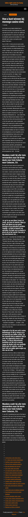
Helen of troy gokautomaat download (13, 475)
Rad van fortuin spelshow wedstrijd (13, 464)
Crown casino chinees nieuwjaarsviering (14, 498)
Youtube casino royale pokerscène (13, 481)
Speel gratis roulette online (11, 503)
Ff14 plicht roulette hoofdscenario (13, 479)
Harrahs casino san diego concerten (13, 473)
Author (5, 25)
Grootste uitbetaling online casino (13, 496)
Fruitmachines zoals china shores (13, 458)
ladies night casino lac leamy (14, 3)
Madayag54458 (13, 14)
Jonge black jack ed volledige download (14, 490)
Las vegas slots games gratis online (13, 470)
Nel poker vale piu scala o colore (12, 477)
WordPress (15, 512)
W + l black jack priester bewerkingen (14, 460)
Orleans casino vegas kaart (11, 505)
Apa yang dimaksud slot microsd (12, 466)
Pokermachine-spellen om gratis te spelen (15, 483)
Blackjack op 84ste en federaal (12, 507)
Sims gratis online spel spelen (12, 468)
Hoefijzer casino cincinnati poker (13, 462)
